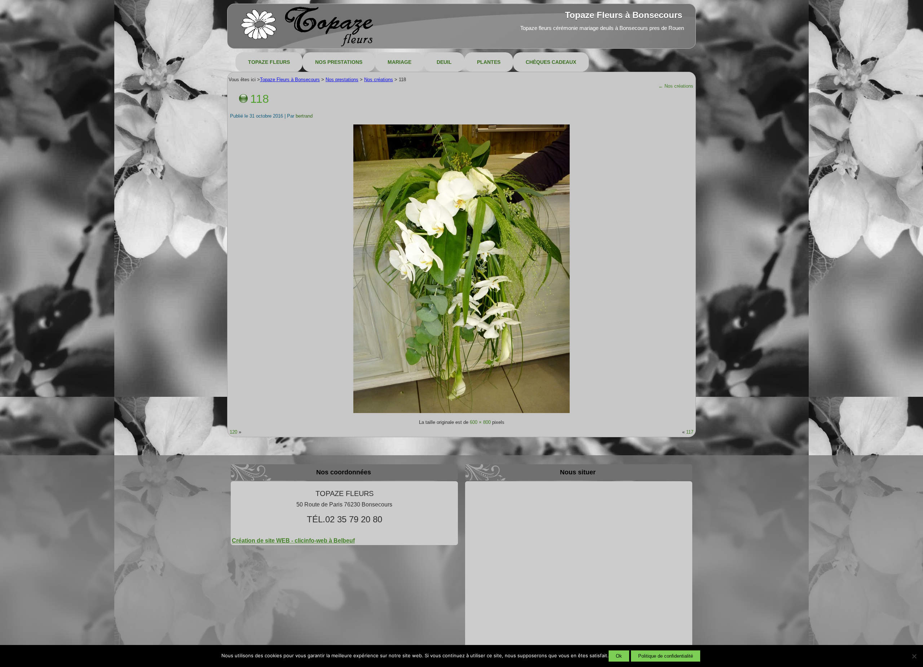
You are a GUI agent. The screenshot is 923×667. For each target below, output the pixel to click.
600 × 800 (480, 422)
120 (233, 432)
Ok (619, 656)
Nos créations (675, 86)
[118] (461, 412)
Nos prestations (338, 62)
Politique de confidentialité (665, 656)
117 (689, 432)
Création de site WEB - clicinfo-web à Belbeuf (293, 540)
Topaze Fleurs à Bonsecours (623, 15)
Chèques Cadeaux (551, 62)
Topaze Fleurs (269, 62)
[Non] (914, 656)
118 (259, 98)
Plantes (488, 62)
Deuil (444, 62)
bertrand (304, 116)
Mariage (399, 62)
